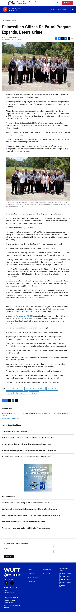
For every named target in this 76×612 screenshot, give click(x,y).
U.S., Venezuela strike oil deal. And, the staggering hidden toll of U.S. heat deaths (29, 509)
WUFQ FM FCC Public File (65, 583)
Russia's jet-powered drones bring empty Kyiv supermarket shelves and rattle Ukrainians (31, 515)
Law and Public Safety (9, 20)
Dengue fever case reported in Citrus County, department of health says (26, 457)
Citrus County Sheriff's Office (35, 389)
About (30, 569)
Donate (68, 3)
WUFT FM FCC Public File (65, 574)
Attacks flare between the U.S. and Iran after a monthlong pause (23, 522)
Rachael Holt (12, 38)
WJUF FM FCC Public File (64, 580)
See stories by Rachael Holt (12, 418)
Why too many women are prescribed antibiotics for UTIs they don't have (26, 528)
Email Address (8, 549)
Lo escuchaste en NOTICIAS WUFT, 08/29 (15, 432)
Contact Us (31, 573)
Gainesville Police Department (17, 393)
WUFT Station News (33, 577)
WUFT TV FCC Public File (64, 577)
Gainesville (34, 393)
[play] (5, 9)
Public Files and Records (63, 569)
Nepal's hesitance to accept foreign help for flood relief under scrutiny (25, 503)
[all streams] (73, 9)
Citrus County (52, 389)
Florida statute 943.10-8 (24, 316)
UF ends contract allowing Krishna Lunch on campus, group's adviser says (26, 444)
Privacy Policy (47, 573)
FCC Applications (63, 587)
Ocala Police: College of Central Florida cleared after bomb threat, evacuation (28, 438)
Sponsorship (47, 569)
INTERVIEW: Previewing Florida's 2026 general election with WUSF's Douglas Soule (29, 450)
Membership (31, 582)
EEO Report (62, 585)
